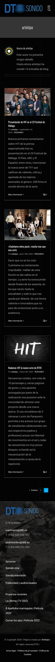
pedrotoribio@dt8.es (18, 542)
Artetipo (45, 639)
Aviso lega (11, 650)
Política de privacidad (28, 650)
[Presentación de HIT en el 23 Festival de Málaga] (27, 102)
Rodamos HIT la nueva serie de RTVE (25, 368)
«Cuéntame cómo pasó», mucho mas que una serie (27, 248)
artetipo (14, 129)
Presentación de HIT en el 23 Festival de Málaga (26, 124)
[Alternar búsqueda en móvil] (49, 9)
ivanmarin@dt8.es (16, 530)
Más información (15, 194)
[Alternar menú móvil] (49, 6)
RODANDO (18, 132)
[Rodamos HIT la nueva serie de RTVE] (27, 348)
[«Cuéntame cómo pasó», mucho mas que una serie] (27, 224)
